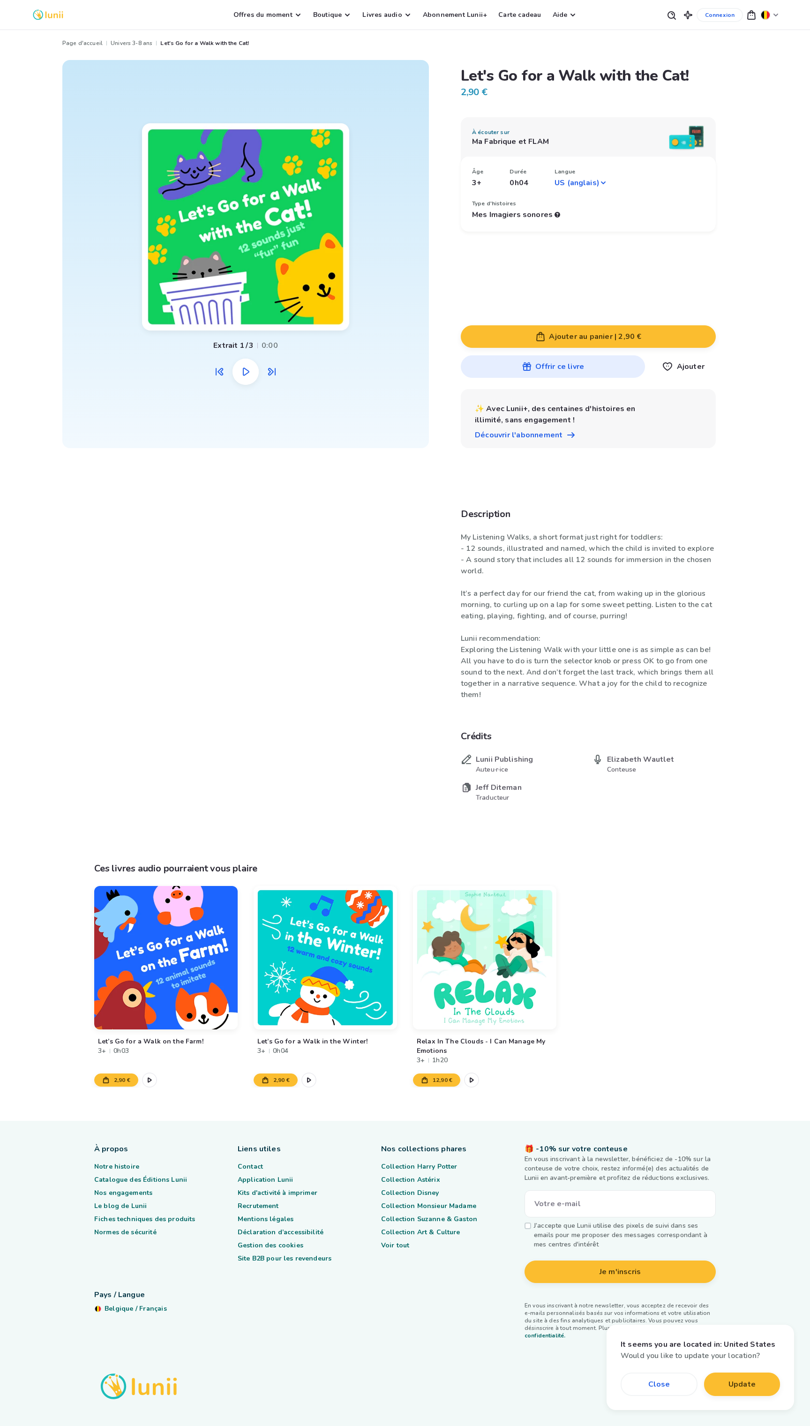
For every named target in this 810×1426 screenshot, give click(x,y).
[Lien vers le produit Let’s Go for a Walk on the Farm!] (166, 957)
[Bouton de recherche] (671, 15)
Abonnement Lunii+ (455, 14)
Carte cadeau (519, 14)
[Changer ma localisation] (770, 15)
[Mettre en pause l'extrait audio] (245, 372)
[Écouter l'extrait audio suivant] (272, 371)
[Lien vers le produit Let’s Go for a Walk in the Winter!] (325, 957)
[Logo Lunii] (48, 15)
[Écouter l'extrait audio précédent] (219, 371)
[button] (688, 15)
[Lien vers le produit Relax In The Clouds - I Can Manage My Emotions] (484, 957)
